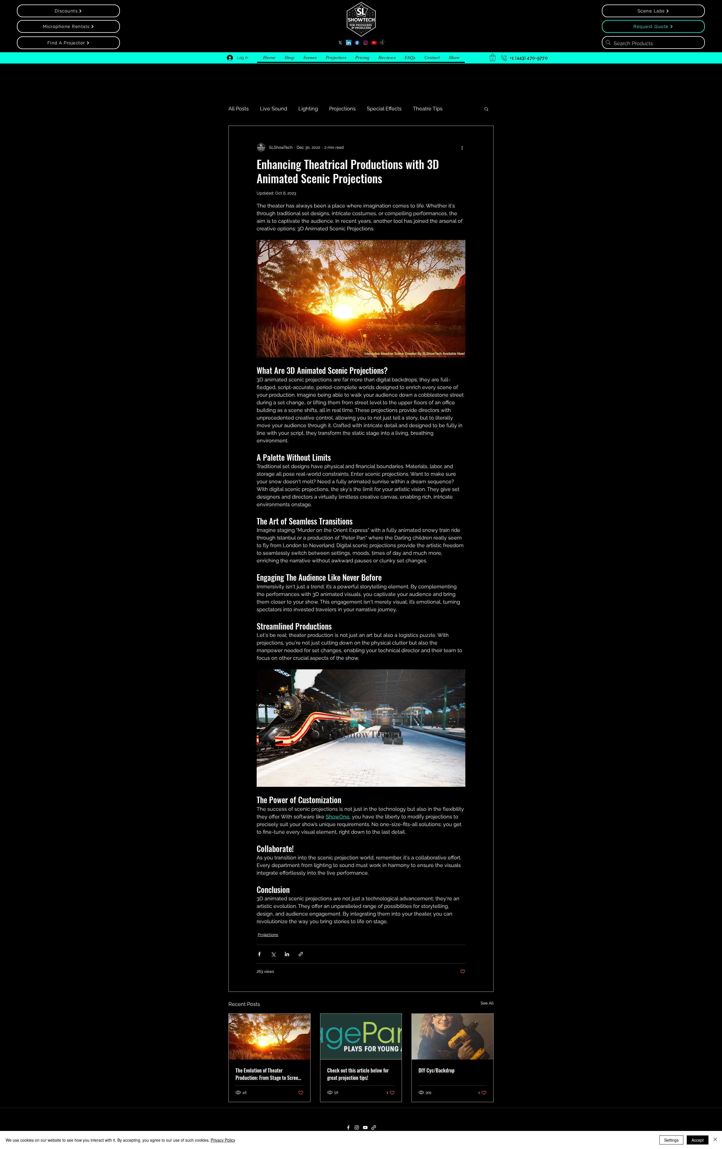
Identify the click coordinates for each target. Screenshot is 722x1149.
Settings (671, 1140)
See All (487, 1003)
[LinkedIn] (348, 42)
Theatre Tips (428, 109)
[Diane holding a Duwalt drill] (452, 1037)
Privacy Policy (223, 1140)
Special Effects (384, 109)
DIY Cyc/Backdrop (437, 1070)
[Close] (715, 1139)
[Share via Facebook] (259, 954)
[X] (340, 42)
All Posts (238, 109)
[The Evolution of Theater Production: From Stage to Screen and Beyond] (269, 1037)
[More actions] (462, 147)
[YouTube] (374, 42)
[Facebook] (357, 42)
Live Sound (273, 109)
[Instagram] (365, 42)
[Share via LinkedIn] (287, 954)
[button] (493, 57)
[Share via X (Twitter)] (273, 954)
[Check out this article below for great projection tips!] (361, 1037)
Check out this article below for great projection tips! (358, 1074)
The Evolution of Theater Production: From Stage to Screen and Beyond (268, 1074)
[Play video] (361, 728)
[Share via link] (300, 954)
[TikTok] (382, 42)
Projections (342, 109)
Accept (698, 1140)
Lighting (308, 109)
